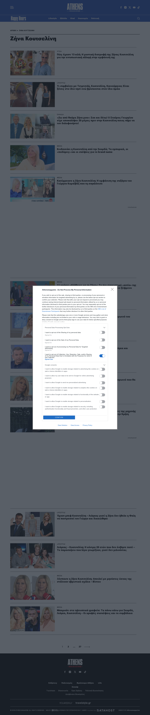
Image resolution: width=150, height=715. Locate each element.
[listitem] (75, 327)
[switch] (102, 332)
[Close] (113, 290)
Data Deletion (62, 425)
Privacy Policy (87, 425)
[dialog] (75, 357)
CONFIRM (59, 417)
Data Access (75, 425)
